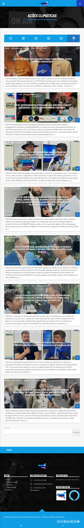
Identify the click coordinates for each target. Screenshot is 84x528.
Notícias (9, 490)
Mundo (26, 48)
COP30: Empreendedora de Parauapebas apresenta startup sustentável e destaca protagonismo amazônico (42, 106)
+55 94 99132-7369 (40, 480)
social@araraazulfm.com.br (43, 484)
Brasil (7, 48)
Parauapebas (41, 48)
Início (8, 480)
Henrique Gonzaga (11, 73)
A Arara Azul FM (11, 482)
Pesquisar (7, 428)
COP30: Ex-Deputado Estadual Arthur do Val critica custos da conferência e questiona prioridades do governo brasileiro (42, 343)
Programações (11, 487)
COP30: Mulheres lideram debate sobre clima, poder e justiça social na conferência (42, 60)
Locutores (9, 485)
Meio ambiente (16, 48)
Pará (33, 48)
